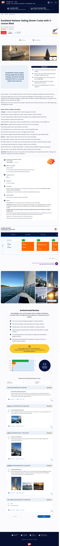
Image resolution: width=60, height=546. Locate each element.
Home (2, 14)
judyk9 (8, 433)
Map (34, 3)
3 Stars (10, 365)
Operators (35, 539)
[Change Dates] (56, 229)
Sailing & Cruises (12, 14)
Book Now (52, 258)
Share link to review (20, 399)
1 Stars (10, 370)
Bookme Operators (56, 2)
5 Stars (10, 360)
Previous (15, 516)
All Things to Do (9, 1)
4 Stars (10, 363)
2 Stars (10, 367)
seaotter (8, 406)
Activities (6, 14)
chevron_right (55, 58)
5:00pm (2, 245)
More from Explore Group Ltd (8, 27)
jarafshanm (9, 465)
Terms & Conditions (30, 539)
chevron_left (51, 58)
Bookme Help (24, 539)
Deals (16, 1)
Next (44, 516)
